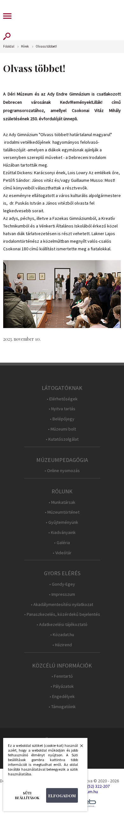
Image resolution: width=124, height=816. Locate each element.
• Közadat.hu (62, 634)
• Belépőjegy (62, 419)
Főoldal (8, 46)
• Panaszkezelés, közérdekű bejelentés (62, 614)
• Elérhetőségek (62, 399)
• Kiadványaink (62, 532)
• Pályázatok (62, 686)
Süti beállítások (27, 795)
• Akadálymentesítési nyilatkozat (62, 604)
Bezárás (78, 747)
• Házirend (62, 645)
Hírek (25, 46)
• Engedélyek (62, 696)
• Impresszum (62, 594)
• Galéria (62, 542)
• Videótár (62, 553)
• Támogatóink (62, 706)
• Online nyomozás (62, 470)
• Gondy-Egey (62, 584)
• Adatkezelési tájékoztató (62, 624)
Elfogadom (62, 795)
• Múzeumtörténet (62, 512)
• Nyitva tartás (62, 408)
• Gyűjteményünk (62, 522)
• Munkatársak (62, 502)
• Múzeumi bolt (62, 429)
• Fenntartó (62, 676)
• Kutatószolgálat (62, 439)
